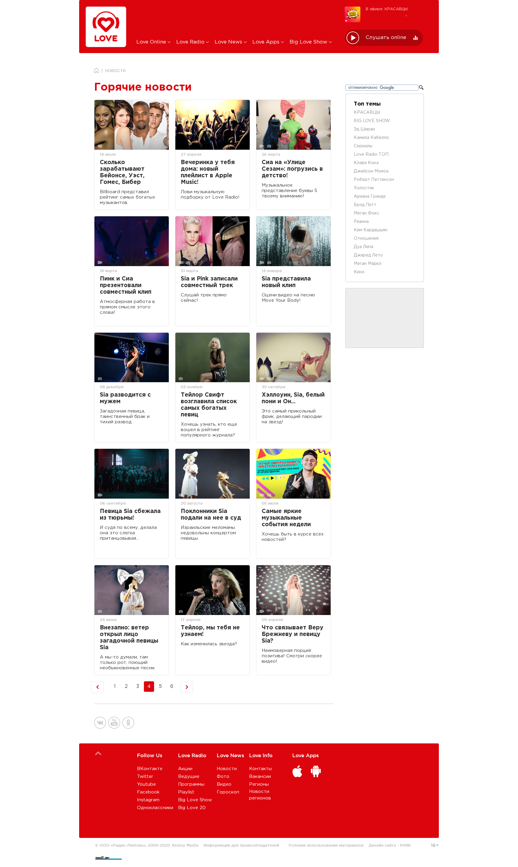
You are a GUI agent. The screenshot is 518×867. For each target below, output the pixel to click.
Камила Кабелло (371, 138)
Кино (359, 272)
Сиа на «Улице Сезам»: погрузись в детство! (292, 169)
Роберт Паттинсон (374, 180)
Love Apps (266, 42)
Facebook (148, 792)
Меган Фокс (366, 213)
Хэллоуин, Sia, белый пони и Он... (293, 398)
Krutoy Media (185, 845)
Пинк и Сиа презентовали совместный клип (125, 285)
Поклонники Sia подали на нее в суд (211, 514)
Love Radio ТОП (371, 154)
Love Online (152, 42)
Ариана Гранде (370, 196)
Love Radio (191, 42)
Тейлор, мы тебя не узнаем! (210, 631)
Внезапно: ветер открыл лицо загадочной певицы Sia (129, 637)
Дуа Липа (363, 247)
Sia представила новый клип (286, 282)
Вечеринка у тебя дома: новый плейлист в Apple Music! (208, 172)
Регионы (259, 784)
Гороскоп (228, 792)
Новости (227, 769)
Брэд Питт (365, 205)
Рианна (361, 222)
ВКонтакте (149, 769)
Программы (191, 784)
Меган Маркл (367, 264)
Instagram (148, 800)
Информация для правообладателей (241, 845)
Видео (224, 784)
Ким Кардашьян (370, 230)
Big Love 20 (192, 808)
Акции (185, 769)
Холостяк (364, 188)
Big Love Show (309, 42)
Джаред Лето (368, 255)
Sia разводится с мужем (125, 398)
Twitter (145, 776)
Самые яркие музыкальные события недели (286, 518)
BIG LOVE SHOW (372, 121)
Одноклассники (155, 808)
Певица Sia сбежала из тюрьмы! (130, 514)
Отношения (366, 238)
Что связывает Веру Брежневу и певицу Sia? (292, 634)
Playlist (186, 792)
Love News (229, 42)
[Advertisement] (236, 19)
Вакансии (260, 776)
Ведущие (188, 776)
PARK (405, 845)
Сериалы (363, 146)
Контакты (260, 769)
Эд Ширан (364, 129)
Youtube (146, 784)
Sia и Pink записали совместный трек (209, 282)
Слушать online (386, 37)
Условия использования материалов (326, 845)
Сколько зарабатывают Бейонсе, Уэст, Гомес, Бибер (122, 172)
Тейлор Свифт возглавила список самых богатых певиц (209, 404)
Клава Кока (366, 163)
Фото (223, 776)
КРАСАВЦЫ (367, 112)
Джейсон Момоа (371, 171)
